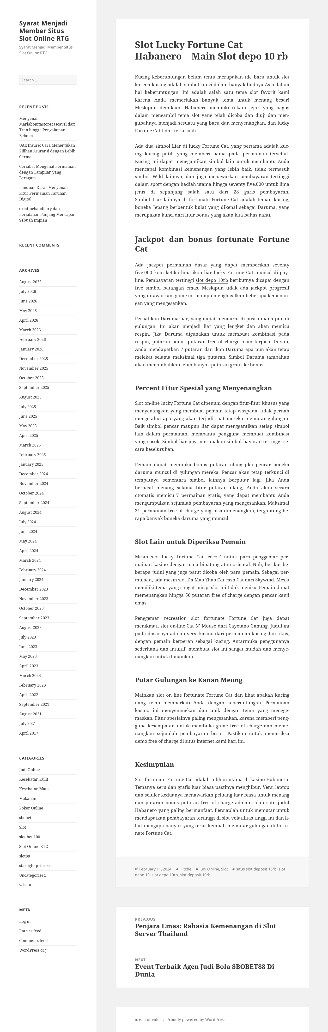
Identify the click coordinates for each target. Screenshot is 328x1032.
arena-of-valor (148, 1019)
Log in (24, 921)
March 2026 (30, 329)
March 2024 (30, 560)
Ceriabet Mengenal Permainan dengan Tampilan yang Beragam (47, 172)
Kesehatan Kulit (33, 779)
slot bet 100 (29, 836)
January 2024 (31, 579)
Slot (22, 827)
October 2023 (31, 608)
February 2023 (32, 685)
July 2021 (27, 723)
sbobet (25, 817)
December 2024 (33, 474)
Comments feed (33, 940)
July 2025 (27, 406)
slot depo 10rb (212, 280)
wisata (25, 884)
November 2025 (33, 368)
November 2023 (33, 598)
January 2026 (31, 349)
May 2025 (28, 425)
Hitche (185, 869)
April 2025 (28, 435)
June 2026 (28, 301)
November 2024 (33, 483)
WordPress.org (33, 950)
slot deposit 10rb (195, 874)
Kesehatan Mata (34, 788)
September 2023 (34, 618)
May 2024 (28, 541)
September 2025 (34, 387)
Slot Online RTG (33, 846)
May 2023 (28, 656)
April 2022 (28, 694)
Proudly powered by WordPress (195, 1019)
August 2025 (30, 397)
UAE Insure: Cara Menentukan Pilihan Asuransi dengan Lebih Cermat (47, 151)
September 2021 (34, 704)
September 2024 (34, 502)
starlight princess (35, 865)
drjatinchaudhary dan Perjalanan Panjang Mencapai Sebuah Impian (46, 214)
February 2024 (32, 570)
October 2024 (31, 493)
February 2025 (32, 454)
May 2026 (28, 310)
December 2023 (33, 589)
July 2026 (27, 291)
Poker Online (31, 808)
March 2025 (30, 445)
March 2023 (30, 675)
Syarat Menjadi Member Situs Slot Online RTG (44, 30)
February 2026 (32, 339)
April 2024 (28, 550)
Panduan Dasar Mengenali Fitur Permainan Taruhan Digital (43, 193)
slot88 (24, 856)
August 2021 (30, 714)
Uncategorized (32, 875)
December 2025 (33, 358)
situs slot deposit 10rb (256, 869)
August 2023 (30, 627)
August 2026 (30, 281)
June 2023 (28, 646)
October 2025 (31, 377)
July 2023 (27, 637)
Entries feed (30, 931)
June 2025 (28, 416)
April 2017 (28, 733)
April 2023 (28, 666)
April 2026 (28, 320)
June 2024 (28, 531)
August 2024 (30, 512)
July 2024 (27, 522)
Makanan (27, 798)
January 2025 (31, 464)
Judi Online (29, 769)
